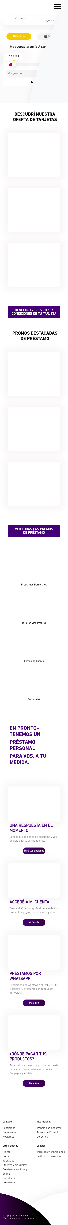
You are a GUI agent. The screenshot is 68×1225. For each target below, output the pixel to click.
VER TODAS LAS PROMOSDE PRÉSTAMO (34, 531)
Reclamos (8, 1136)
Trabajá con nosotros (49, 1128)
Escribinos (9, 1128)
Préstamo (20, 36)
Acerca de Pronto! (47, 1132)
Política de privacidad (49, 1156)
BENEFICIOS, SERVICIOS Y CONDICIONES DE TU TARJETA (34, 312)
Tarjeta (50, 37)
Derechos (42, 1136)
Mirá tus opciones (34, 851)
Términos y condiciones (51, 1152)
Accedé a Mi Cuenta (29, 902)
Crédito (7, 1156)
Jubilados (8, 1160)
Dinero (6, 1152)
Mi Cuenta (34, 922)
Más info (34, 1003)
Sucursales (9, 1132)
